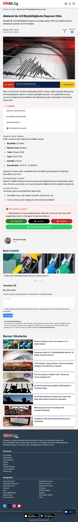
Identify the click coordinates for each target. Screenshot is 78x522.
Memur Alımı (7, 495)
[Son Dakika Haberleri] (66, 4)
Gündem (12, 9)
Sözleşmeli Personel (10, 483)
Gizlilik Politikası (9, 467)
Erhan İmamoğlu (19, 240)
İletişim (5, 462)
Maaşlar (42, 493)
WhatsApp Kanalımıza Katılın (40, 227)
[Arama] (69, 3)
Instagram (63, 221)
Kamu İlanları (7, 457)
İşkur (5, 490)
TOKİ (41, 497)
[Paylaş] (65, 32)
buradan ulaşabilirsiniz (47, 327)
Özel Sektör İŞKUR (46, 495)
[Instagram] (14, 506)
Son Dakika (7, 455)
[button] (72, 263)
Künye (5, 464)
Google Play (18, 221)
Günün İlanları (8, 460)
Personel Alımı (8, 497)
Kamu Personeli (9, 481)
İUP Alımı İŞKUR (44, 490)
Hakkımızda (7, 471)
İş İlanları (42, 488)
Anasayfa (6, 9)
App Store (40, 221)
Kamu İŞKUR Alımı (9, 493)
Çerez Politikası (9, 469)
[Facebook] (4, 506)
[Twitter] (9, 506)
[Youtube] (19, 506)
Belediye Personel (46, 481)
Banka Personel (9, 486)
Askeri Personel (45, 483)
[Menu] (74, 3)
